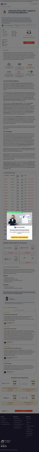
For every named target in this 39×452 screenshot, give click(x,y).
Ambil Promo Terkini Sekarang (19, 237)
